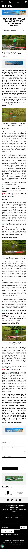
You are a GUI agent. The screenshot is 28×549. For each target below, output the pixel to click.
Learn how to (9, 515)
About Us (6, 540)
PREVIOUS (10, 468)
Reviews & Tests (9, 517)
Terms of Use (23, 542)
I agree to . (11, 534)
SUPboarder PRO (14, 544)
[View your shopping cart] (18, 2)
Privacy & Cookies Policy (13, 540)
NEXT (16, 468)
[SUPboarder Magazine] (9, 6)
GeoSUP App (21, 544)
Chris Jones (13, 30)
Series (16, 517)
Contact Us (21, 540)
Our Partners (7, 544)
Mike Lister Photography (15, 422)
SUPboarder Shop (6, 542)
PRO (22, 517)
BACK (4, 468)
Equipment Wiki (18, 515)
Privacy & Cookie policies (14, 534)
